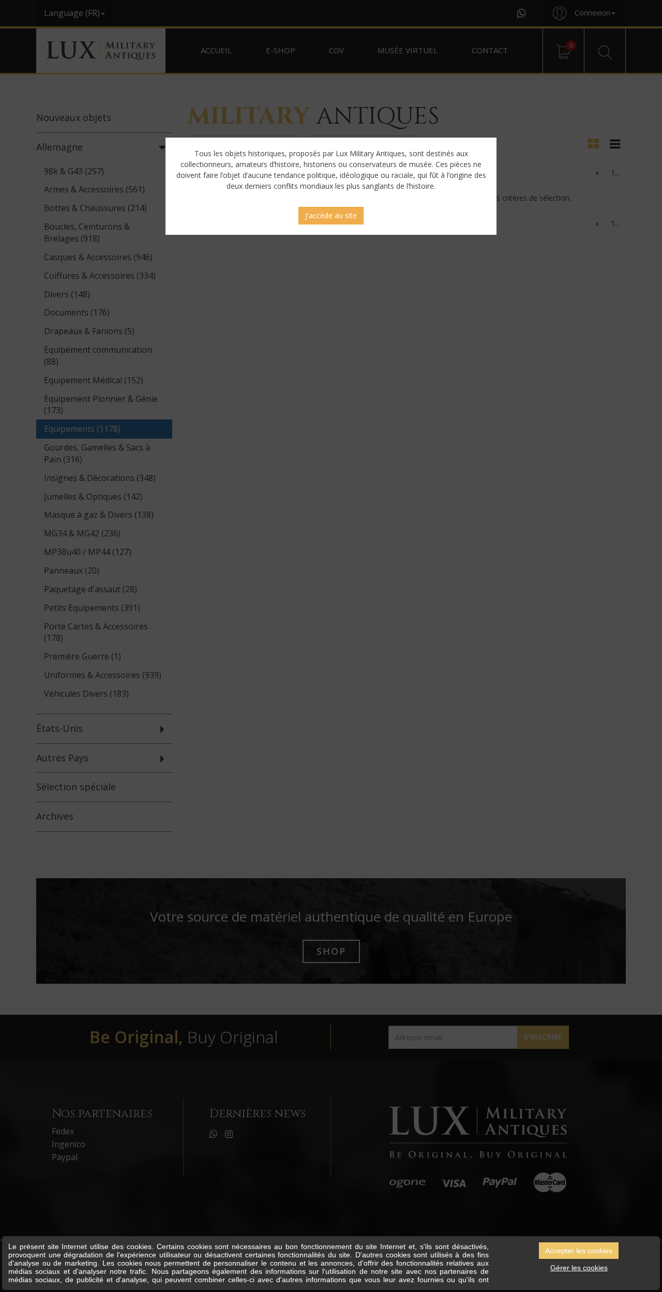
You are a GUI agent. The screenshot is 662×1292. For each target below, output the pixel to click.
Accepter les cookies (578, 1250)
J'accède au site (331, 215)
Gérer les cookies (579, 1268)
